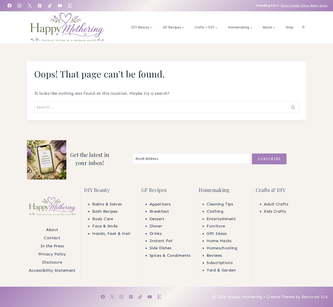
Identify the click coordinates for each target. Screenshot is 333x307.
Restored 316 (315, 296)
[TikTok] (50, 6)
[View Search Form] (303, 27)
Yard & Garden (221, 270)
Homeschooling (222, 248)
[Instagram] (19, 6)
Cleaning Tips (220, 204)
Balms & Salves (107, 204)
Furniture (216, 226)
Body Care (102, 218)
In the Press (52, 245)
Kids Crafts (275, 211)
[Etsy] (70, 6)
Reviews (214, 255)
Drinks (156, 233)
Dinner (156, 226)
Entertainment (221, 218)
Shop (289, 27)
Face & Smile (105, 226)
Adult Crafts (276, 204)
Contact (52, 237)
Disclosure (52, 262)
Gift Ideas (217, 233)
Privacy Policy (52, 254)
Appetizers (160, 204)
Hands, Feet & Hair (111, 233)
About (52, 229)
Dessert (157, 218)
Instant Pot (161, 240)
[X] (30, 6)
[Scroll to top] (322, 233)
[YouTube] (60, 6)
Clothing (215, 211)
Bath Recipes (105, 211)
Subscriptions (220, 262)
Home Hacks (219, 240)
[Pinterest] (40, 6)
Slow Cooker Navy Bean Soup (304, 5)
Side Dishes (161, 248)
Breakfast (159, 211)
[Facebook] (9, 6)
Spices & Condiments (170, 255)
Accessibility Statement (52, 270)
